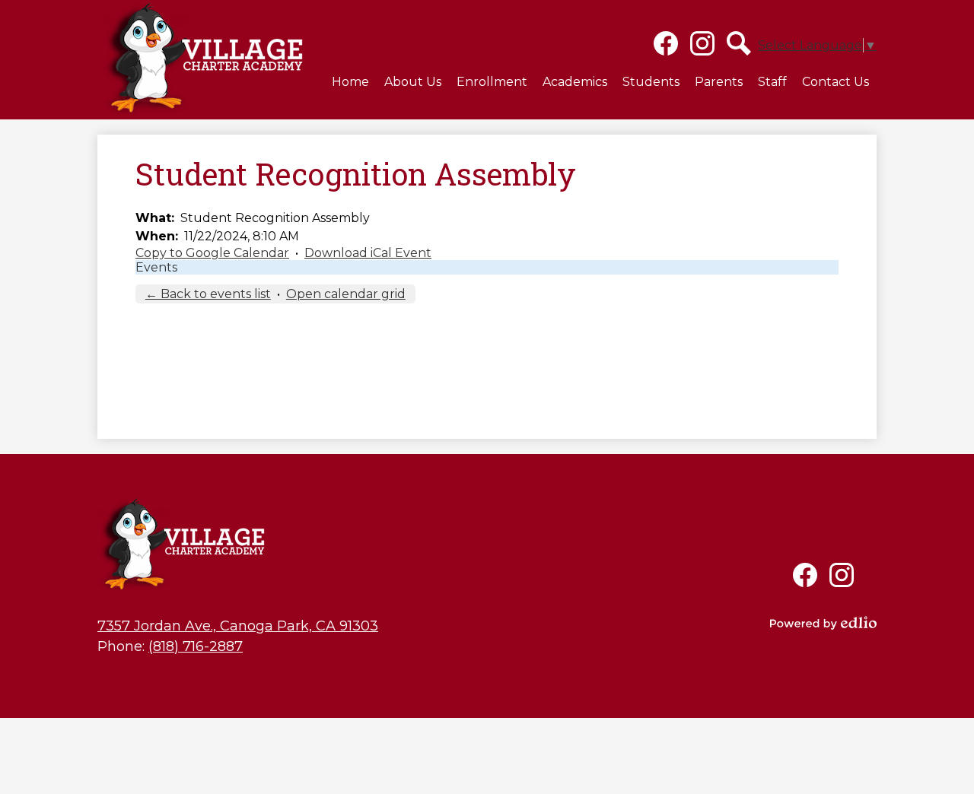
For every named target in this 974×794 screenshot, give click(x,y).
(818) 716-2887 (195, 646)
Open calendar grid (346, 294)
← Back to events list (208, 294)
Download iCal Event (367, 253)
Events (156, 267)
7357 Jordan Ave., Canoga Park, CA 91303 (237, 626)
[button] (413, 81)
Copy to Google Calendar (212, 253)
